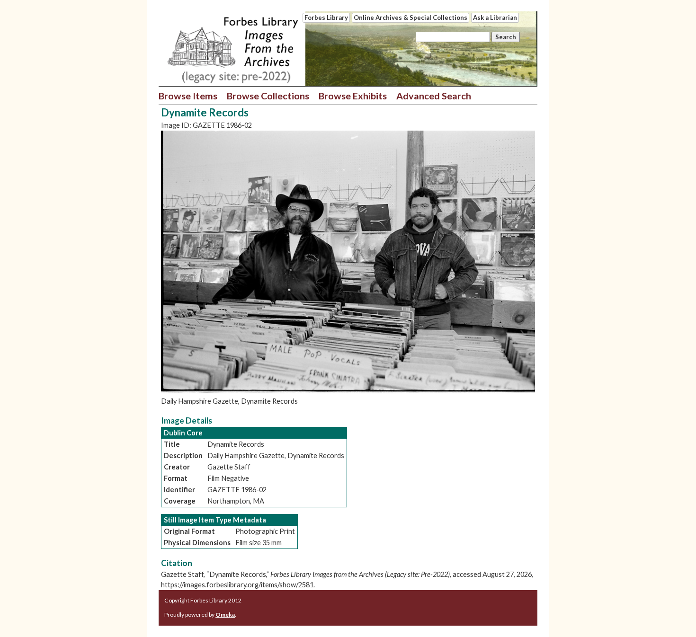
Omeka (225, 614)
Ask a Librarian (495, 17)
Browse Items (188, 95)
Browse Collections (268, 95)
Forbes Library (326, 17)
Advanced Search (433, 95)
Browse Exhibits (353, 95)
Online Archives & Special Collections (410, 17)
